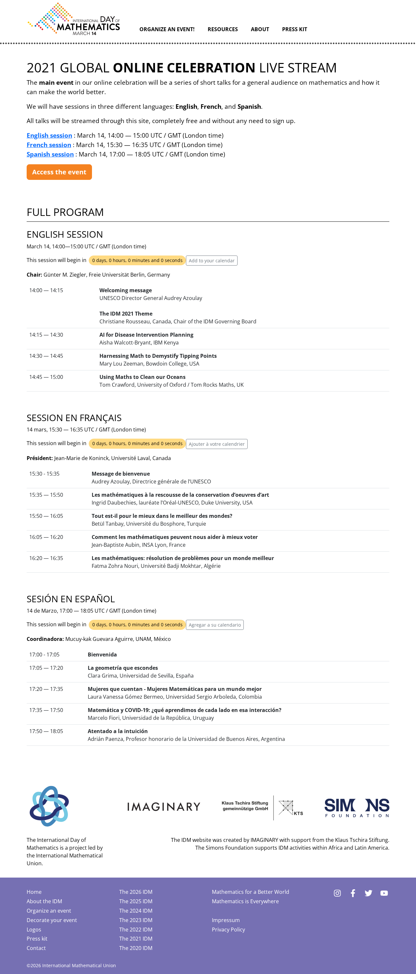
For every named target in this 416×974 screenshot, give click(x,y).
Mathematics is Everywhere (245, 901)
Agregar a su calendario (215, 625)
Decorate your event (52, 920)
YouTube (384, 893)
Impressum (226, 920)
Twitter (368, 893)
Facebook (353, 893)
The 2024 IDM (135, 910)
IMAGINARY (264, 839)
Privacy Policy (228, 929)
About (260, 29)
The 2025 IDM (135, 901)
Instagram (337, 893)
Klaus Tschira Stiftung (361, 839)
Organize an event (49, 910)
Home (34, 891)
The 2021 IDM (135, 938)
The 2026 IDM (135, 891)
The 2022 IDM (135, 929)
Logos (34, 929)
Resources (223, 29)
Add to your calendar (212, 260)
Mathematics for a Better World (250, 891)
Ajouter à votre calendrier (217, 444)
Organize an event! (167, 29)
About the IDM (44, 901)
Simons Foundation (230, 847)
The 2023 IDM (135, 920)
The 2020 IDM (135, 948)
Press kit (294, 29)
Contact (36, 948)
